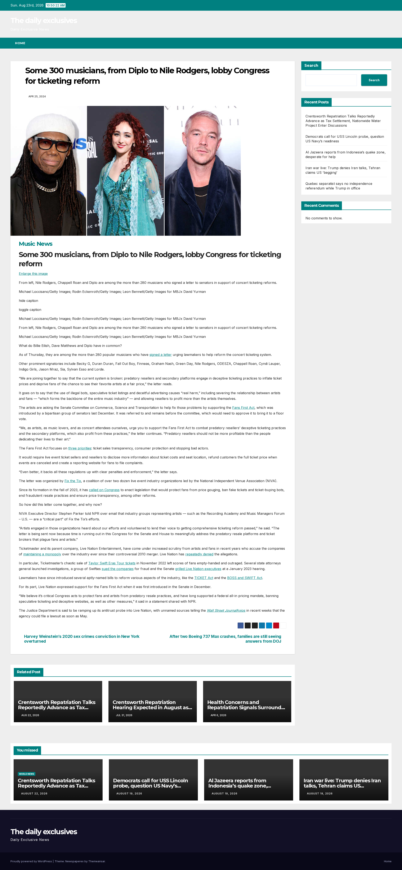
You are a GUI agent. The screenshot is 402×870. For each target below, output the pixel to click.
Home (20, 43)
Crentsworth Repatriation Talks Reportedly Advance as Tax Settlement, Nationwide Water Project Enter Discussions (343, 120)
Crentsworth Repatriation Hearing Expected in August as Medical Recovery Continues (150, 707)
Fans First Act (243, 407)
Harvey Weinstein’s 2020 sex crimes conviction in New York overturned (81, 639)
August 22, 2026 (34, 793)
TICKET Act (203, 578)
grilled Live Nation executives (198, 569)
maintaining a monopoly (42, 554)
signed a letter (160, 355)
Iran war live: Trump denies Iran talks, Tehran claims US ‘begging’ (342, 785)
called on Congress (104, 490)
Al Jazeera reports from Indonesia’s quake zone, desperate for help (237, 785)
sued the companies (118, 569)
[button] (380, 43)
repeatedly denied (199, 554)
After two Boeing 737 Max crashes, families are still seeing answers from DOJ (225, 639)
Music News (35, 243)
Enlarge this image (33, 274)
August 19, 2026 (129, 793)
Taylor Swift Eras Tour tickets (111, 563)
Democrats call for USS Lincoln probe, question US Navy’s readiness (150, 785)
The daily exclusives (43, 20)
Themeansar (96, 861)
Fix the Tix (72, 481)
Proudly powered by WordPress (31, 861)
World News (26, 774)
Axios (241, 610)
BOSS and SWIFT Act (244, 578)
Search (311, 65)
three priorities (79, 448)
